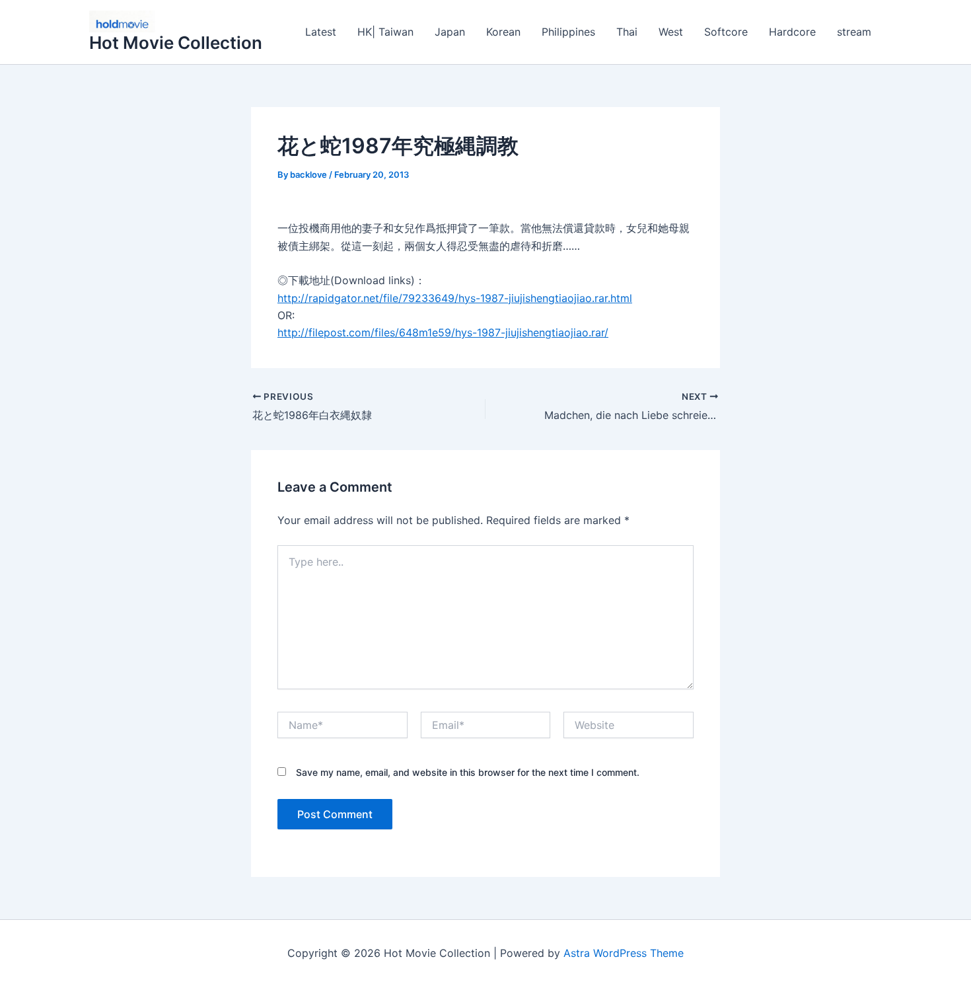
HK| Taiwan (385, 31)
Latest (320, 31)
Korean (503, 31)
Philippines (568, 31)
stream (854, 31)
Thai (626, 31)
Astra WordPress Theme (623, 953)
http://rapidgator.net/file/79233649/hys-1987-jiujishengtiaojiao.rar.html (454, 298)
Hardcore (792, 31)
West (671, 31)
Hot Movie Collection (175, 42)
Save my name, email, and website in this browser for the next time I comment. (467, 772)
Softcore (726, 31)
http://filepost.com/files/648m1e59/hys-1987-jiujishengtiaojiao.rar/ (442, 332)
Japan (450, 31)
